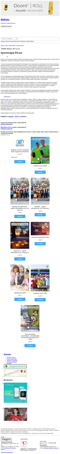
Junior (27, 41)
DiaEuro (32, 41)
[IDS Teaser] (15, 420)
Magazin (3, 41)
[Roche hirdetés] (15, 402)
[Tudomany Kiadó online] (6, 440)
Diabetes (6, 45)
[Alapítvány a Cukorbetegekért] (24, 447)
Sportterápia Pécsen (20, 45)
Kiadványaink (8, 41)
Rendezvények (16, 41)
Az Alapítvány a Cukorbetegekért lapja (8, 23)
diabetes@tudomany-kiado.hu (51, 448)
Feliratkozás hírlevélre (6, 128)
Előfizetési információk (7, 124)
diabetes (11, 116)
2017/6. (17, 116)
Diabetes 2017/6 (12, 45)
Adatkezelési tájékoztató (7, 452)
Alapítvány (23, 41)
